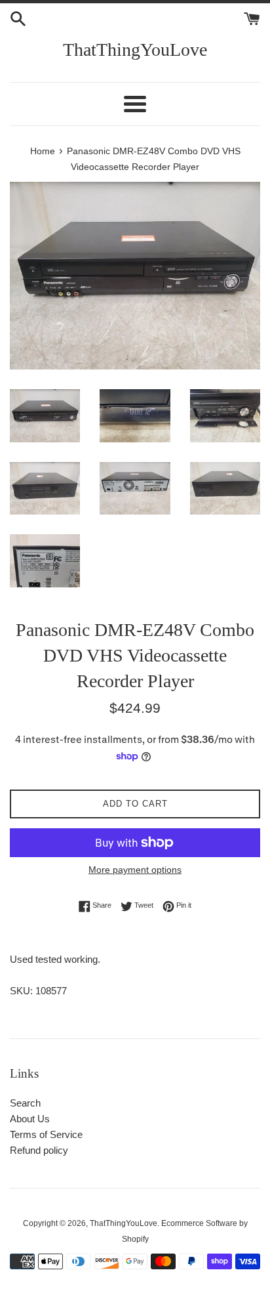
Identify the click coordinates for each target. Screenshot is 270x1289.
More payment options (135, 869)
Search (25, 1103)
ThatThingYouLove (135, 49)
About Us (30, 1118)
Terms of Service (46, 1134)
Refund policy (39, 1150)
